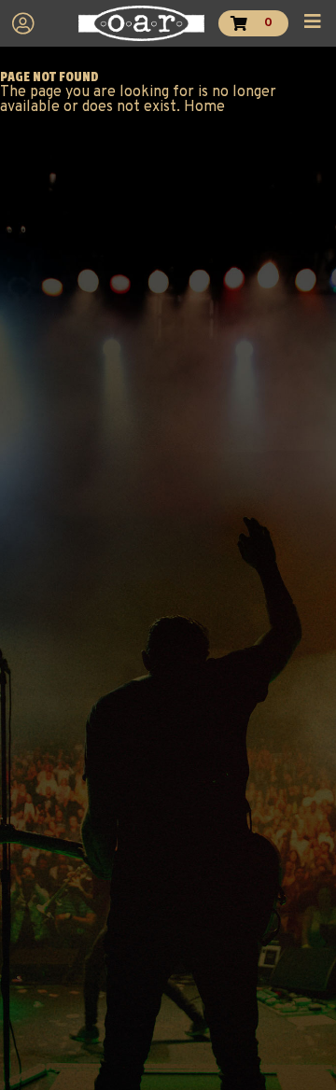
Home (204, 107)
